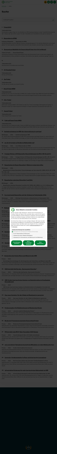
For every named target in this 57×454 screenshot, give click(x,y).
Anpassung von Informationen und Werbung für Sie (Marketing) (28, 237)
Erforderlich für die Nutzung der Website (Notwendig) (25, 231)
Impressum (14, 227)
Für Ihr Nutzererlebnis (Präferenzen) (21, 233)
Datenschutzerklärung (35, 225)
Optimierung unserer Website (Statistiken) (22, 235)
